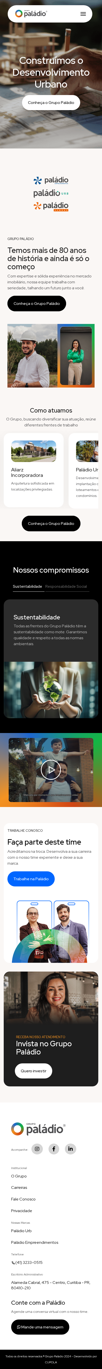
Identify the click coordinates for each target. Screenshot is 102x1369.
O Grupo (19, 1176)
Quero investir (33, 1071)
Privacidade (21, 1210)
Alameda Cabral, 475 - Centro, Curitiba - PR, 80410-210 (50, 1285)
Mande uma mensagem (42, 1327)
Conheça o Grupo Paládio (51, 102)
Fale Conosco (23, 1199)
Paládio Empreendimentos (34, 1242)
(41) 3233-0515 (29, 1262)
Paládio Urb (21, 1230)
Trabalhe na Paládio (31, 878)
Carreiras (19, 1187)
